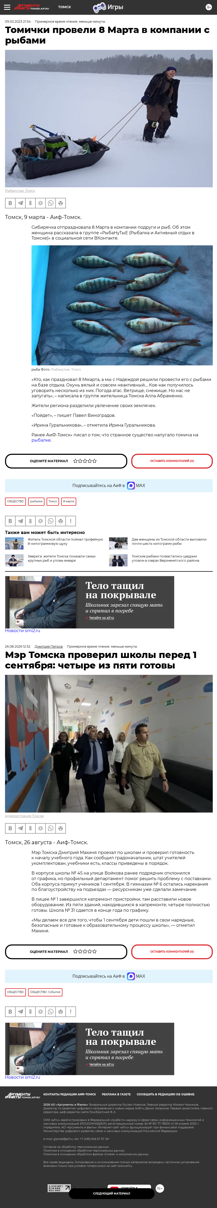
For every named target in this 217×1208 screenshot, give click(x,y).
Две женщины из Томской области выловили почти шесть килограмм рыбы (169, 541)
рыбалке (41, 440)
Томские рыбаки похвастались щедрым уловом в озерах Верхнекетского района (165, 558)
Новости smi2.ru (22, 630)
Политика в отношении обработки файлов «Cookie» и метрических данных (95, 1154)
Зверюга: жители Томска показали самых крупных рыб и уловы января (62, 558)
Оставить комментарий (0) (172, 461)
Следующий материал (111, 1193)
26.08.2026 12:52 (17, 646)
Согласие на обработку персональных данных (76, 1147)
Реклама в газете (116, 1094)
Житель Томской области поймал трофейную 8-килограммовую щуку (65, 541)
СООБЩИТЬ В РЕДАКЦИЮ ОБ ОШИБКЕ (166, 1094)
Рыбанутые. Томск (20, 191)
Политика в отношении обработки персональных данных (83, 1150)
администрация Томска (24, 816)
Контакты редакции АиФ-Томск (69, 1094)
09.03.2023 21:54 (18, 21)
